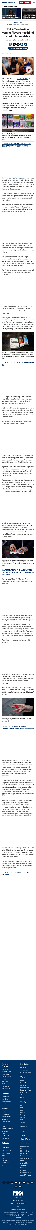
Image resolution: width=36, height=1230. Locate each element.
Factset (23, 1214)
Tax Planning (6, 1088)
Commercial (24, 1070)
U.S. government (22, 79)
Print (21, 44)
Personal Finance (5, 1065)
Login (21, 2)
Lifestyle (5, 1147)
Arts (3, 1165)
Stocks (4, 1112)
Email (25, 44)
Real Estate (25, 1064)
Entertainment (6, 1151)
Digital (22, 1080)
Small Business (6, 1104)
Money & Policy (6, 1101)
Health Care (18, 22)
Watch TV (27, 2)
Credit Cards (5, 1074)
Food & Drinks (6, 1163)
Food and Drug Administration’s (15, 178)
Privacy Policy (24, 1146)
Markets (5, 1108)
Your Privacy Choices (20, 1203)
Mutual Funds (6, 1138)
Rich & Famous (6, 1153)
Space (22, 1097)
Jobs (22, 1141)
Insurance (5, 1081)
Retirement (5, 1086)
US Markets (5, 1114)
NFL (21, 1105)
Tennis (22, 1122)
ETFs (3, 1126)
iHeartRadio (20, 1186)
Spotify (16, 1186)
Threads (18, 44)
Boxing (22, 1115)
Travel (4, 1155)
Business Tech (25, 1087)
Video (22, 1131)
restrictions (24, 81)
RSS (28, 1182)
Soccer (22, 1117)
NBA (21, 1108)
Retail (3, 1133)
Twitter (14, 44)
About (22, 1136)
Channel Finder (25, 1139)
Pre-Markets (6, 1136)
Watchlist (5, 1143)
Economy (5, 1093)
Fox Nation (23, 1170)
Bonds (4, 1124)
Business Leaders (7, 1129)
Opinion (23, 1127)
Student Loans (6, 1072)
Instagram (12, 1182)
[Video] (18, 66)
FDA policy (15, 194)
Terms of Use (24, 1144)
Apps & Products (25, 1175)
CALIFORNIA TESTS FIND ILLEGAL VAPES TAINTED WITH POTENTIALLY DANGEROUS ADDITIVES (18, 572)
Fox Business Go (25, 1172)
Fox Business (8, 2)
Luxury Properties (26, 1072)
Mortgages (5, 1069)
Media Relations (25, 1151)
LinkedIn (24, 1182)
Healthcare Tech (25, 1090)
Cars (3, 1158)
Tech (22, 1077)
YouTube (16, 1182)
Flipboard (20, 1182)
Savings (4, 1079)
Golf (21, 1120)
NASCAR (23, 1112)
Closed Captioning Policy (18, 1209)
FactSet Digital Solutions (20, 1216)
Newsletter (32, 1182)
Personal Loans (6, 1076)
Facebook (10, 44)
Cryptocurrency (6, 1117)
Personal (23, 1067)
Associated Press (7, 53)
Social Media (24, 1083)
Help (18, 1206)
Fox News (23, 1168)
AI (21, 1095)
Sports (23, 1102)
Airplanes (5, 1160)
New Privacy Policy (18, 1200)
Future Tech (24, 1092)
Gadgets (23, 1085)
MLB (21, 1110)
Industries (5, 1131)
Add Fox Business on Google (19, 48)
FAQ (21, 1148)
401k (3, 1084)
